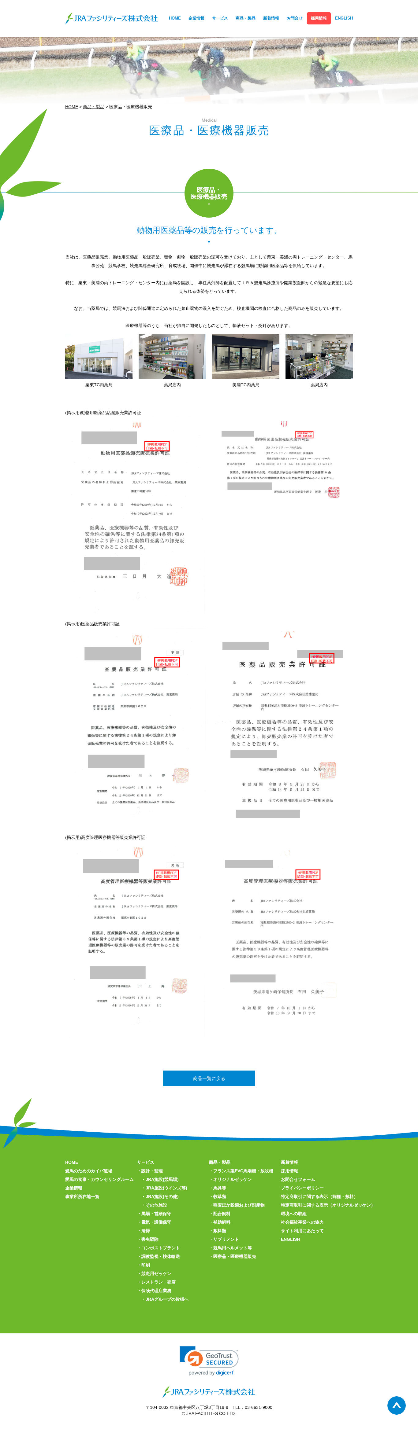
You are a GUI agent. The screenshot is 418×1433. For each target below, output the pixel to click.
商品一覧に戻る (209, 1078)
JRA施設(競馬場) (162, 1179)
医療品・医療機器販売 (234, 1256)
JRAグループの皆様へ (167, 1299)
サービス (220, 18)
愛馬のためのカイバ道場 (88, 1170)
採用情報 (319, 18)
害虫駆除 (150, 1239)
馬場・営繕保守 (156, 1213)
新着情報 (271, 18)
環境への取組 (294, 1213)
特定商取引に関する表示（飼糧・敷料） (319, 1196)
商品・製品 (246, 18)
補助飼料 (221, 1222)
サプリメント (226, 1239)
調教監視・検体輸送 (160, 1256)
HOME (175, 18)
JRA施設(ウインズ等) (166, 1187)
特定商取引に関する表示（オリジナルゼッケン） (328, 1205)
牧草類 (219, 1196)
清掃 (145, 1230)
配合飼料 (221, 1213)
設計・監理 (152, 1170)
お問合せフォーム (298, 1179)
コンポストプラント (160, 1247)
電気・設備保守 (156, 1222)
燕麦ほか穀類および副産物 (239, 1205)
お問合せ (295, 18)
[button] (209, 1361)
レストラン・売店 (158, 1282)
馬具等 (219, 1187)
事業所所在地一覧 (82, 1196)
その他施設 (156, 1205)
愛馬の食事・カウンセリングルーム (99, 1179)
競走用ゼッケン (156, 1273)
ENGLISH (344, 18)
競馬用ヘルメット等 (232, 1247)
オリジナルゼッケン (232, 1179)
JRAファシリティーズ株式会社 (111, 18)
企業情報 (196, 18)
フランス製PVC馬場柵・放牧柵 (243, 1170)
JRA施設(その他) (162, 1196)
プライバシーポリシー (302, 1187)
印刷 (145, 1264)
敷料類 (219, 1230)
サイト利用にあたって (302, 1230)
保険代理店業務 (156, 1290)
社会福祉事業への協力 (302, 1222)
